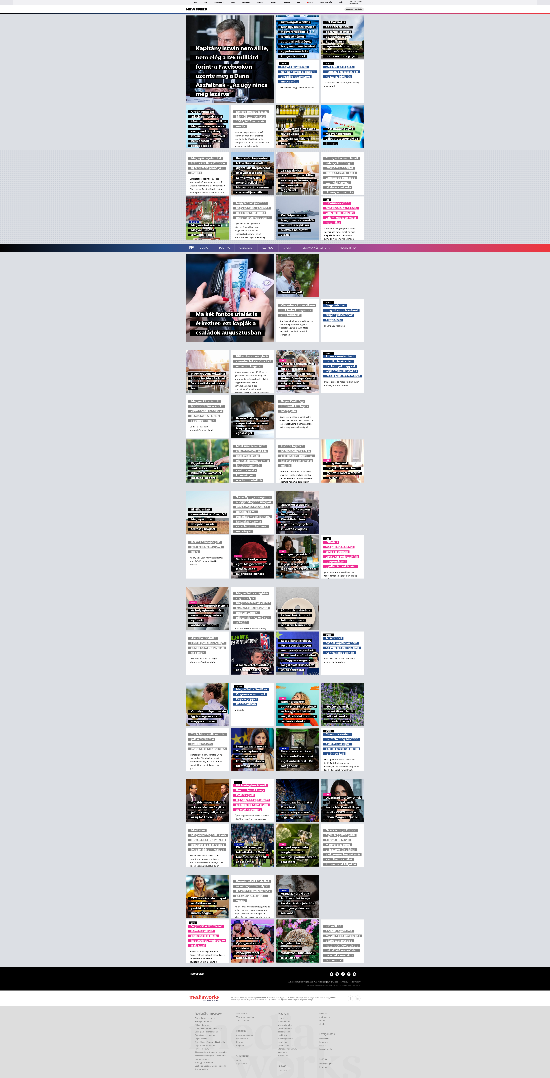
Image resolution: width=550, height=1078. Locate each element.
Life (205, 2)
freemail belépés (354, 9)
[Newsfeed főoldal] (196, 974)
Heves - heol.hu (202, 1049)
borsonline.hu (284, 1070)
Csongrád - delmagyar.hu (206, 1032)
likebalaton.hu (284, 1032)
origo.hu (240, 1045)
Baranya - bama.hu (203, 1021)
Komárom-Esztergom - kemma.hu (210, 1056)
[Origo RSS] (354, 974)
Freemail (260, 2)
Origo (195, 2)
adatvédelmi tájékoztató (297, 982)
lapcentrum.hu (325, 1049)
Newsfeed (246, 2)
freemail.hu (324, 1038)
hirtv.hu (239, 1042)
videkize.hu (283, 1052)
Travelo (273, 2)
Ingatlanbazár (326, 2)
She (298, 2)
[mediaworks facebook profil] (350, 998)
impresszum (344, 982)
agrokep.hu (241, 1064)
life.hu (322, 1020)
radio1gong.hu (326, 1064)
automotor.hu (284, 1021)
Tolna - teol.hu (201, 1069)
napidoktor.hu (284, 1035)
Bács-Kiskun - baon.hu (205, 1018)
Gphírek (287, 2)
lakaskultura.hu (285, 1025)
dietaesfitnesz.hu (285, 1045)
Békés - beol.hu (202, 1025)
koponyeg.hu (325, 1042)
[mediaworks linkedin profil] (358, 998)
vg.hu (238, 1060)
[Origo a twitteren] (337, 974)
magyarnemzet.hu (244, 1035)
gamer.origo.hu (285, 1028)
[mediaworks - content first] (204, 998)
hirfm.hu (323, 1067)
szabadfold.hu (242, 1038)
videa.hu (323, 1045)
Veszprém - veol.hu (245, 1017)
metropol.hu (324, 1017)
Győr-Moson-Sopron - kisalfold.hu (210, 1042)
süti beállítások (333, 982)
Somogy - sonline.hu (204, 1062)
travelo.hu (282, 1042)
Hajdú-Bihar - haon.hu (205, 1045)
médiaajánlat (356, 982)
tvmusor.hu (283, 1056)
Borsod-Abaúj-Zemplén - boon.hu (210, 1028)
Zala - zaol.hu (242, 1020)
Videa (233, 2)
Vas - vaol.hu (242, 1013)
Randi (310, 2)
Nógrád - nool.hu (202, 1059)
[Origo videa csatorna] (348, 974)
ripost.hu (323, 1013)
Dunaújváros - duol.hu (205, 1035)
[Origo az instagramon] (343, 974)
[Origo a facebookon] (331, 974)
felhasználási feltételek (316, 982)
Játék (341, 2)
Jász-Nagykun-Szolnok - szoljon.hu (211, 1052)
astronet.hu (283, 1018)
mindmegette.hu (285, 1038)
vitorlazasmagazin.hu (287, 1049)
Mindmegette (219, 2)
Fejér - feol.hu (201, 1038)
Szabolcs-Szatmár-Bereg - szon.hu (210, 1066)
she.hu (322, 1024)
